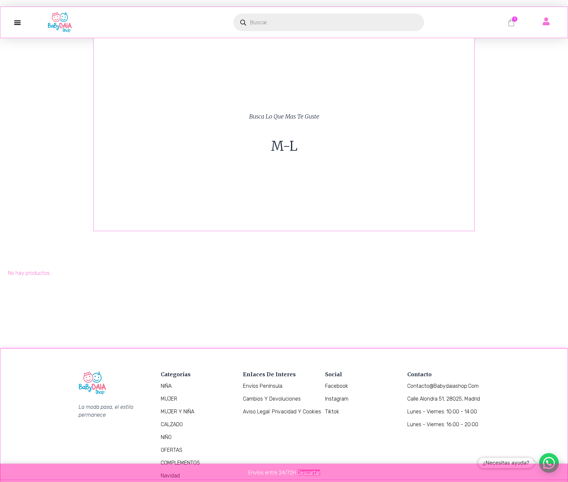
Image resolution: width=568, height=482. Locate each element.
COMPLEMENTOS (180, 463)
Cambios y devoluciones (272, 399)
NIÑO (166, 437)
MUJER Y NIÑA (177, 411)
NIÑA (166, 386)
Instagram (336, 399)
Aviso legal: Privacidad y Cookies (282, 411)
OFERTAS (171, 450)
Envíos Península (262, 386)
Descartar (308, 473)
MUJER (169, 399)
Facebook (336, 386)
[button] (17, 22)
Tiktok (332, 411)
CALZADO (172, 424)
